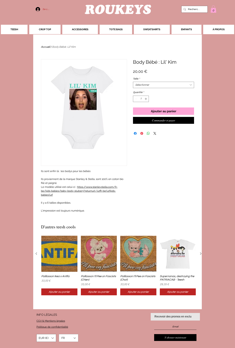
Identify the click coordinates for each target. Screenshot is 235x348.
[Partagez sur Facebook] (135, 133)
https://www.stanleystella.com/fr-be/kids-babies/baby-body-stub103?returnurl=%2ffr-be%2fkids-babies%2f (79, 190)
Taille (136, 79)
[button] (213, 9)
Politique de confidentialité (52, 326)
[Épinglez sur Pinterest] (142, 133)
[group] (118, 265)
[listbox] (46, 338)
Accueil (45, 46)
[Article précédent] (36, 254)
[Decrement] (135, 99)
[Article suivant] (201, 254)
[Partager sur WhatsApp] (148, 133)
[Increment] (146, 99)
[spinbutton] (141, 99)
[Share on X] (155, 133)
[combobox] (163, 85)
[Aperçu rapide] (59, 254)
